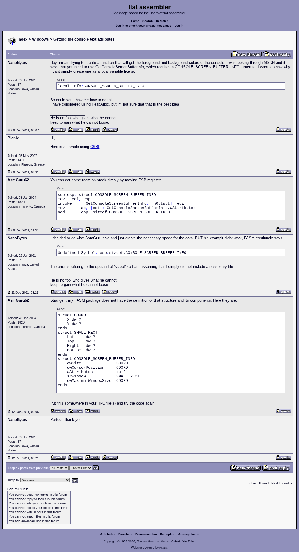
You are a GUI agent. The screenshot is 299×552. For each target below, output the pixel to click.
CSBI (94, 147)
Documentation (146, 534)
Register (162, 20)
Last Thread (260, 483)
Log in (179, 25)
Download (125, 534)
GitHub (176, 541)
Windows (40, 39)
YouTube (188, 541)
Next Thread (280, 483)
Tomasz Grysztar (148, 541)
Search (147, 20)
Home (135, 20)
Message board (188, 534)
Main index (107, 534)
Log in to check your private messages (143, 25)
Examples (167, 534)
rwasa (163, 547)
